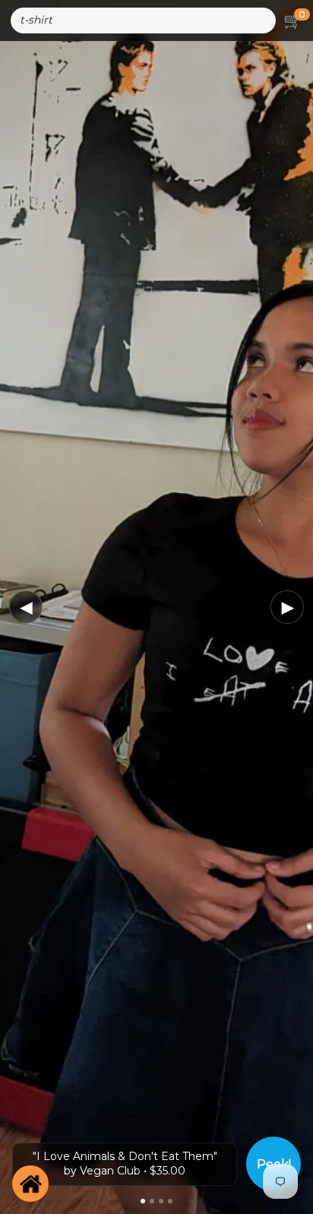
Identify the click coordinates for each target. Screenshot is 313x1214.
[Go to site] (30, 1183)
